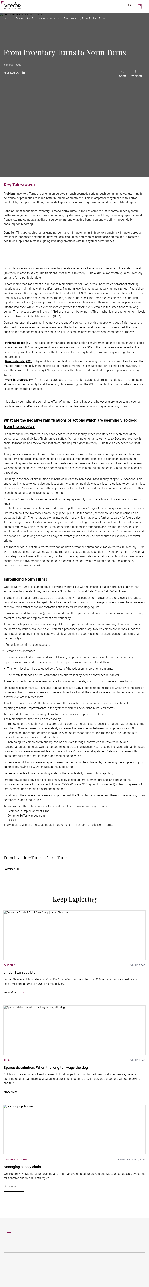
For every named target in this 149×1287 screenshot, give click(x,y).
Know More (10, 992)
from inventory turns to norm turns (84, 18)
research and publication (30, 18)
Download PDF (12, 869)
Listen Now (10, 1186)
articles (54, 18)
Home (7, 18)
